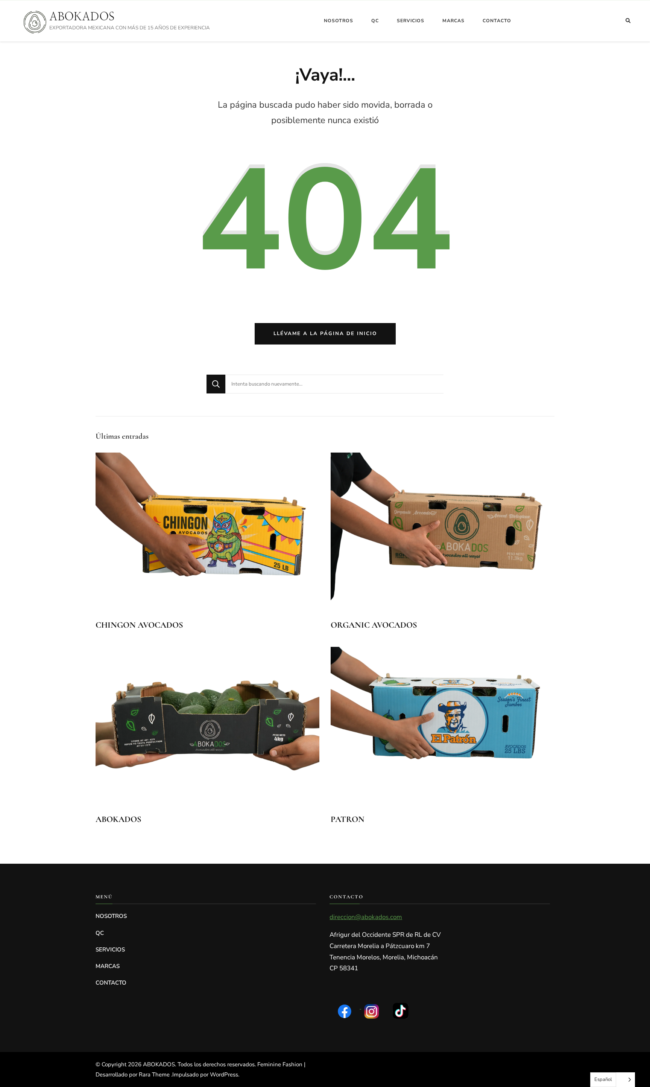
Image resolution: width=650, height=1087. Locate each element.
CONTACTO (497, 21)
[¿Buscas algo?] (334, 384)
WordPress (224, 1074)
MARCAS (453, 21)
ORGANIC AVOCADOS (374, 625)
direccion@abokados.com (366, 917)
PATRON (347, 819)
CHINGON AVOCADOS (139, 625)
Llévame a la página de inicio (325, 333)
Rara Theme (155, 1074)
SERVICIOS (410, 21)
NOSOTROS (338, 21)
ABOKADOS (81, 16)
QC (375, 21)
